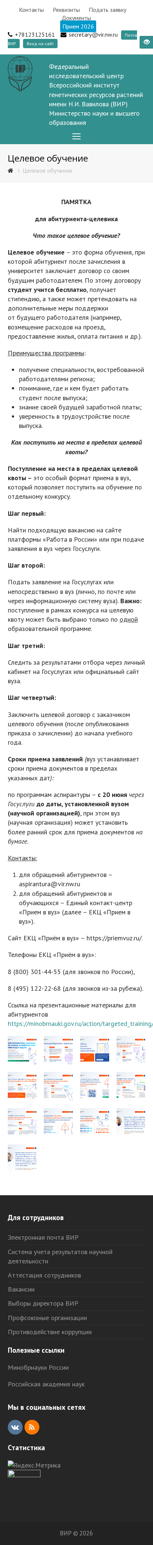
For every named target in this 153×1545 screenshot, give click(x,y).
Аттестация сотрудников (44, 1275)
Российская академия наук (46, 1384)
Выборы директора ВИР (43, 1303)
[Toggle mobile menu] (76, 136)
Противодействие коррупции (50, 1332)
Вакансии (21, 1289)
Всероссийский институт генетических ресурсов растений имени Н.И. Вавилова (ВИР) (96, 94)
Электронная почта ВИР (43, 1237)
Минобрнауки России (38, 1367)
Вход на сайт (40, 43)
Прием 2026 (78, 26)
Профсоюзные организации (47, 1317)
